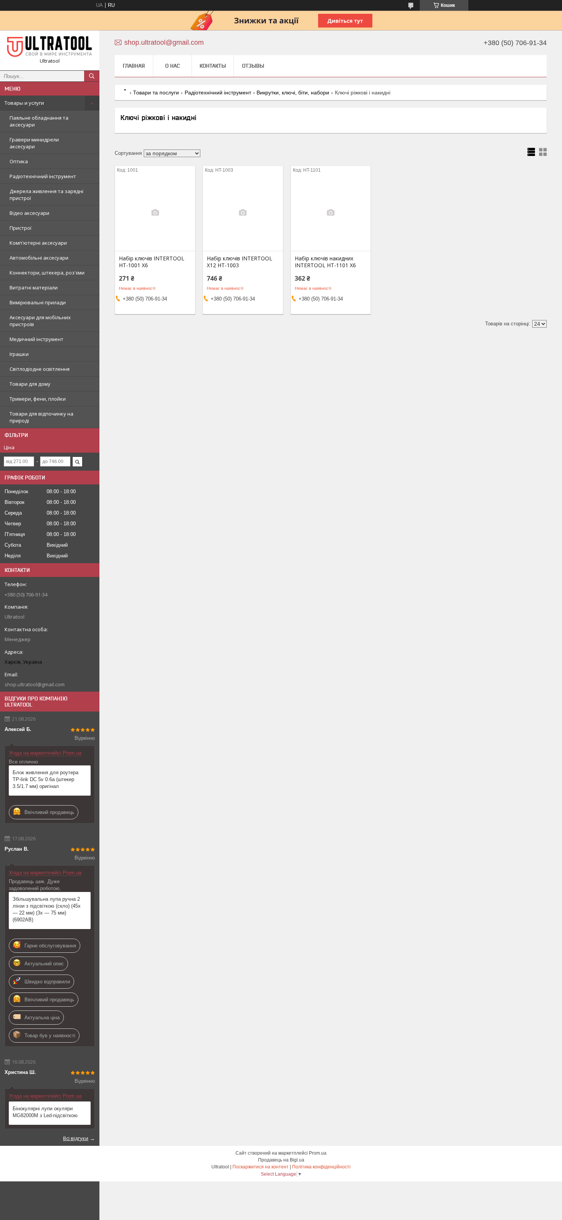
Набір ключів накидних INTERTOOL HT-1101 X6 (325, 262)
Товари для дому (30, 383)
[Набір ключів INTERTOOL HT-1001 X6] (155, 212)
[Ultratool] (50, 47)
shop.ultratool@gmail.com (35, 684)
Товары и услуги (24, 102)
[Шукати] (91, 76)
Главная (134, 66)
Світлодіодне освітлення (40, 369)
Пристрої (20, 227)
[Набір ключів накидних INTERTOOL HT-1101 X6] (331, 212)
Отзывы (253, 66)
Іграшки (19, 354)
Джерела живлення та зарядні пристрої (46, 194)
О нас (172, 66)
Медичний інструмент (36, 339)
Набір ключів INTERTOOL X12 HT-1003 (239, 262)
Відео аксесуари (29, 213)
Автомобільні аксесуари (39, 257)
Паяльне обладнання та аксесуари (39, 121)
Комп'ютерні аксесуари (38, 242)
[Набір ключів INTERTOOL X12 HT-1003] (243, 212)
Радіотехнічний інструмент (43, 176)
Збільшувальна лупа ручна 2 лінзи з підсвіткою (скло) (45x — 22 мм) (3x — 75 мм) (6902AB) (47, 909)
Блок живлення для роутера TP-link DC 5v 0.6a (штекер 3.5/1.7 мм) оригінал (45, 779)
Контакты (213, 66)
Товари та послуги (156, 92)
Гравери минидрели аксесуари (34, 143)
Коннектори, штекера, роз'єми (47, 272)
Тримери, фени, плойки (38, 398)
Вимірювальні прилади (38, 302)
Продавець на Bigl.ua (281, 1160)
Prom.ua (317, 1153)
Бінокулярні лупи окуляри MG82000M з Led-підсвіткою (45, 1112)
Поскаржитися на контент (260, 1167)
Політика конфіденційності (321, 1167)
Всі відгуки (75, 1138)
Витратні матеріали (34, 287)
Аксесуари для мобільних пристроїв (40, 321)
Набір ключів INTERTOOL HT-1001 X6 (151, 262)
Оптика (19, 161)
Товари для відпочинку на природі (41, 417)
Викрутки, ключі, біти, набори (293, 92)
